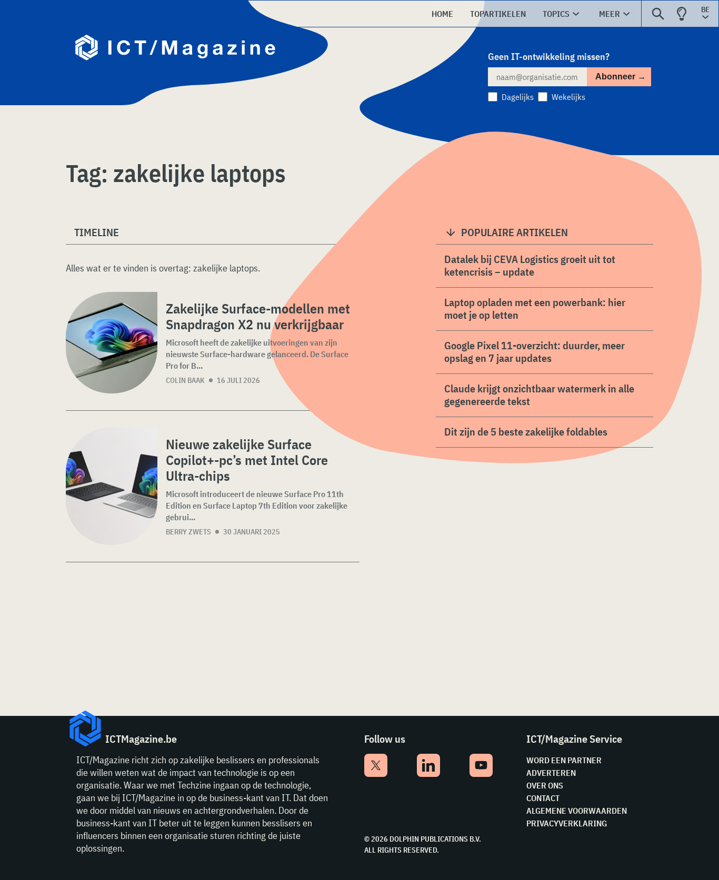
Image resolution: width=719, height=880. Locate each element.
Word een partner (564, 760)
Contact (543, 798)
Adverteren (551, 772)
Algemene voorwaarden (576, 810)
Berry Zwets (188, 532)
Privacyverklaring (566, 823)
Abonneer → (620, 76)
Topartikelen (498, 13)
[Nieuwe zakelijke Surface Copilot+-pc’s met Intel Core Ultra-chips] (111, 486)
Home (442, 13)
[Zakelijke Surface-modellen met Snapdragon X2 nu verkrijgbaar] (111, 342)
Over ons (544, 785)
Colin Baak (185, 380)
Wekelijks (568, 97)
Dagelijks (518, 97)
